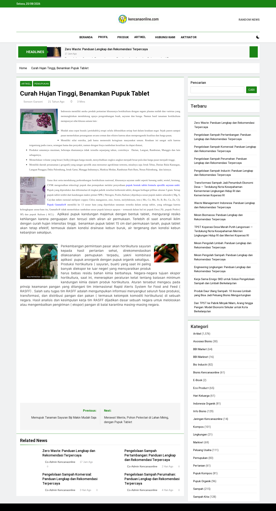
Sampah (198, 489)
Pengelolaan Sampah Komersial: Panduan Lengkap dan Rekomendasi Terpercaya (69, 479)
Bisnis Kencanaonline (206, 372)
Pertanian (199, 465)
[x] (27, 20)
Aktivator (189, 37)
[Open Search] (251, 37)
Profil (103, 37)
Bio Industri (200, 364)
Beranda (86, 37)
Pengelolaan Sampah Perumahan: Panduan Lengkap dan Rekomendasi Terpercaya (151, 479)
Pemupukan (41, 83)
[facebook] (18, 20)
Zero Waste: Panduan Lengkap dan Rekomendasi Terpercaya (106, 49)
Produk (123, 37)
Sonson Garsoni (33, 101)
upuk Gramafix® (57, 204)
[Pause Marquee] (254, 52)
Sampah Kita (201, 496)
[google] (32, 20)
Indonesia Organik (204, 403)
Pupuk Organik (202, 481)
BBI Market (200, 349)
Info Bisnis (199, 411)
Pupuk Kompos (202, 473)
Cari (251, 89)
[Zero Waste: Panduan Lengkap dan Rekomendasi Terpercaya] (54, 54)
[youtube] (36, 20)
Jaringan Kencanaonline (207, 419)
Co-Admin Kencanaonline (60, 461)
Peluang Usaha (202, 450)
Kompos (198, 427)
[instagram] (23, 20)
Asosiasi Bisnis (202, 341)
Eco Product (201, 388)
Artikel (140, 37)
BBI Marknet (200, 357)
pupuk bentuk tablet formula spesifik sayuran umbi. (153, 185)
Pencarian (198, 83)
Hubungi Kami (165, 37)
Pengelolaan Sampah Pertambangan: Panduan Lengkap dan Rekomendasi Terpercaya (150, 455)
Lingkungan (200, 434)
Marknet (198, 442)
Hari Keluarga (201, 395)
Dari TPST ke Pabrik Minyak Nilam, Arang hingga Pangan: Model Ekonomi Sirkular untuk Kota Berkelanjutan (223, 307)
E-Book (197, 380)
